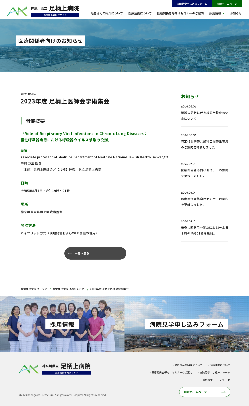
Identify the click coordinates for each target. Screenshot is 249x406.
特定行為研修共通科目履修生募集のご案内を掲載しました (204, 144)
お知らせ (236, 13)
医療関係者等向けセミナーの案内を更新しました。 (204, 173)
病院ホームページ (227, 3)
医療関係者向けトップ (34, 289)
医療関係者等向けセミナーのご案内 (180, 13)
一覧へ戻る (82, 253)
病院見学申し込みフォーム (192, 3)
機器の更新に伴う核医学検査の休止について (204, 115)
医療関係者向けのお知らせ (69, 289)
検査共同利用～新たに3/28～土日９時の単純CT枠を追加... (204, 230)
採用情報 (215, 13)
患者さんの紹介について (107, 13)
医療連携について (140, 13)
